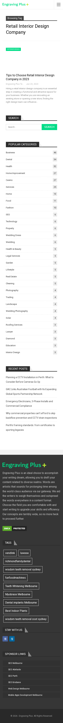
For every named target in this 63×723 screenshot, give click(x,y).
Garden (9, 263)
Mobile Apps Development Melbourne (25, 695)
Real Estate (11, 276)
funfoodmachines (15, 577)
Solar (8, 318)
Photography (12, 290)
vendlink (10, 553)
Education (11, 345)
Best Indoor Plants (16, 610)
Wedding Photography (17, 311)
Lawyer (9, 331)
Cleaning (10, 283)
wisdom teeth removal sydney (23, 569)
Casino (9, 180)
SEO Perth (12, 676)
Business (10, 152)
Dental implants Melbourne (21, 602)
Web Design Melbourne (19, 689)
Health (9, 166)
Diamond (10, 338)
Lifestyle (10, 269)
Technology (11, 221)
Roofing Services (14, 325)
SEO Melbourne (15, 663)
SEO (8, 214)
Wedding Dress (13, 235)
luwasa (24, 553)
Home (9, 194)
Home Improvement (15, 173)
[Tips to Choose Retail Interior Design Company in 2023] (23, 59)
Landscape (11, 304)
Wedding (10, 242)
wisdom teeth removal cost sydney (26, 619)
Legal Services (13, 256)
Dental (9, 159)
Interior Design (13, 49)
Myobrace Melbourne (17, 594)
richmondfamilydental (17, 561)
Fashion (10, 207)
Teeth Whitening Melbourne (21, 586)
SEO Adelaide (14, 669)
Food (8, 200)
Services (10, 187)
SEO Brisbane (14, 682)
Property (10, 228)
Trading (9, 297)
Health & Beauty (13, 249)
